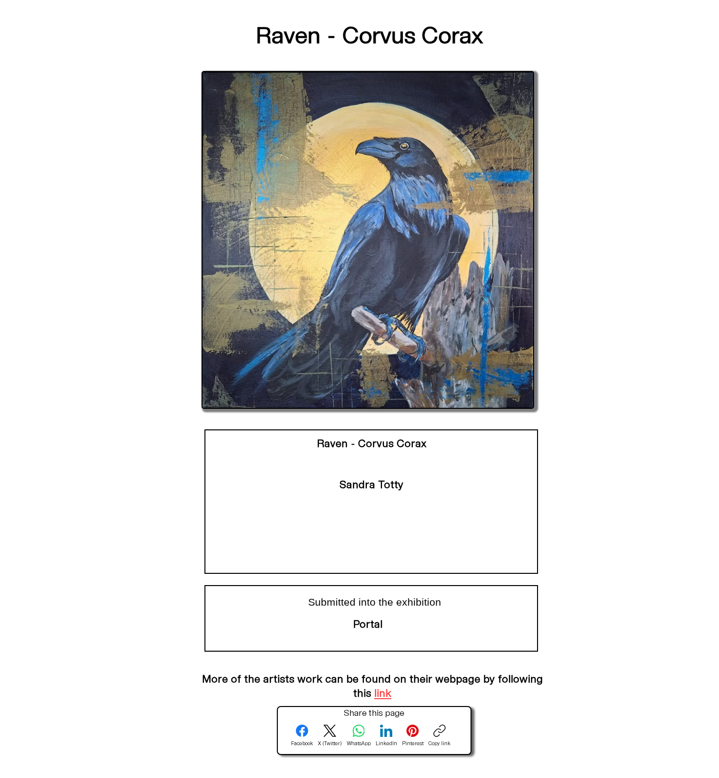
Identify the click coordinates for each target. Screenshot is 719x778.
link (382, 694)
